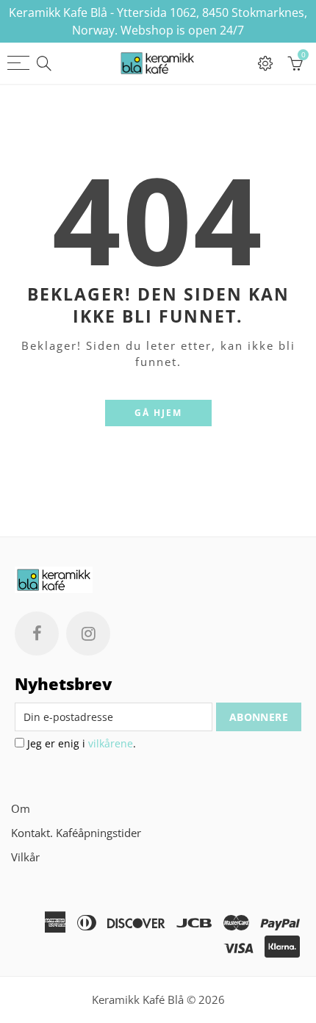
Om (20, 809)
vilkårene (110, 743)
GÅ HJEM (158, 412)
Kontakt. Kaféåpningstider (76, 833)
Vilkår (25, 857)
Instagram (88, 633)
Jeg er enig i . (80, 743)
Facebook (37, 633)
